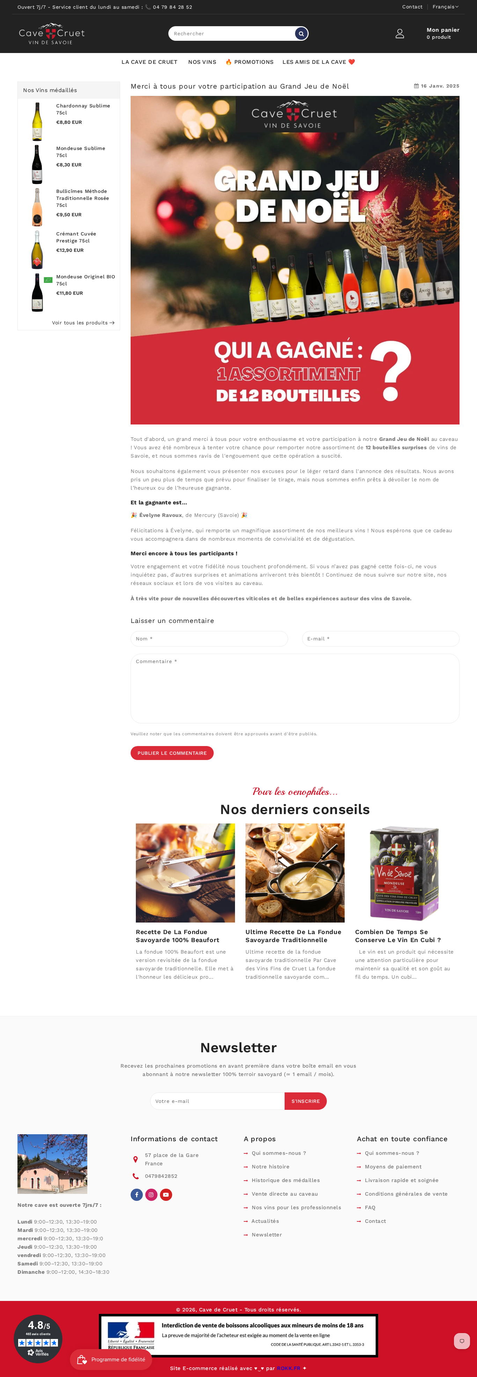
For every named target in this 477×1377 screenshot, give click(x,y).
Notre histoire (269, 1167)
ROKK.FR (289, 1368)
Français (443, 6)
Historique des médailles (285, 1180)
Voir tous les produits (80, 322)
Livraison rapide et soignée (401, 1180)
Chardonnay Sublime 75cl (83, 109)
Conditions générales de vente (405, 1194)
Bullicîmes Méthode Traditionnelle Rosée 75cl (82, 198)
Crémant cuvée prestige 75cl (76, 237)
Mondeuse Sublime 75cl (80, 151)
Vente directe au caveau (284, 1194)
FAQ (369, 1207)
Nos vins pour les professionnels (295, 1207)
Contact (412, 6)
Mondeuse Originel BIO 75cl (85, 280)
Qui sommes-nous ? (278, 1153)
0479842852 (161, 1176)
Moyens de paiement (392, 1167)
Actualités (264, 1221)
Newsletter (266, 1235)
